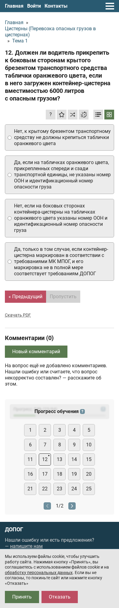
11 (30, 459)
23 (59, 489)
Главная (14, 6)
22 (45, 489)
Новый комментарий (36, 351)
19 (74, 474)
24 (74, 489)
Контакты (56, 6)
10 (89, 445)
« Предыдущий (25, 296)
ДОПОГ (14, 529)
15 (89, 459)
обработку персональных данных (39, 572)
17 (45, 474)
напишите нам (26, 546)
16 (30, 474)
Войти (34, 6)
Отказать (59, 597)
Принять (22, 597)
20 (89, 474)
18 (59, 474)
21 (30, 489)
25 (89, 489)
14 (74, 459)
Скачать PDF (18, 315)
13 (59, 459)
